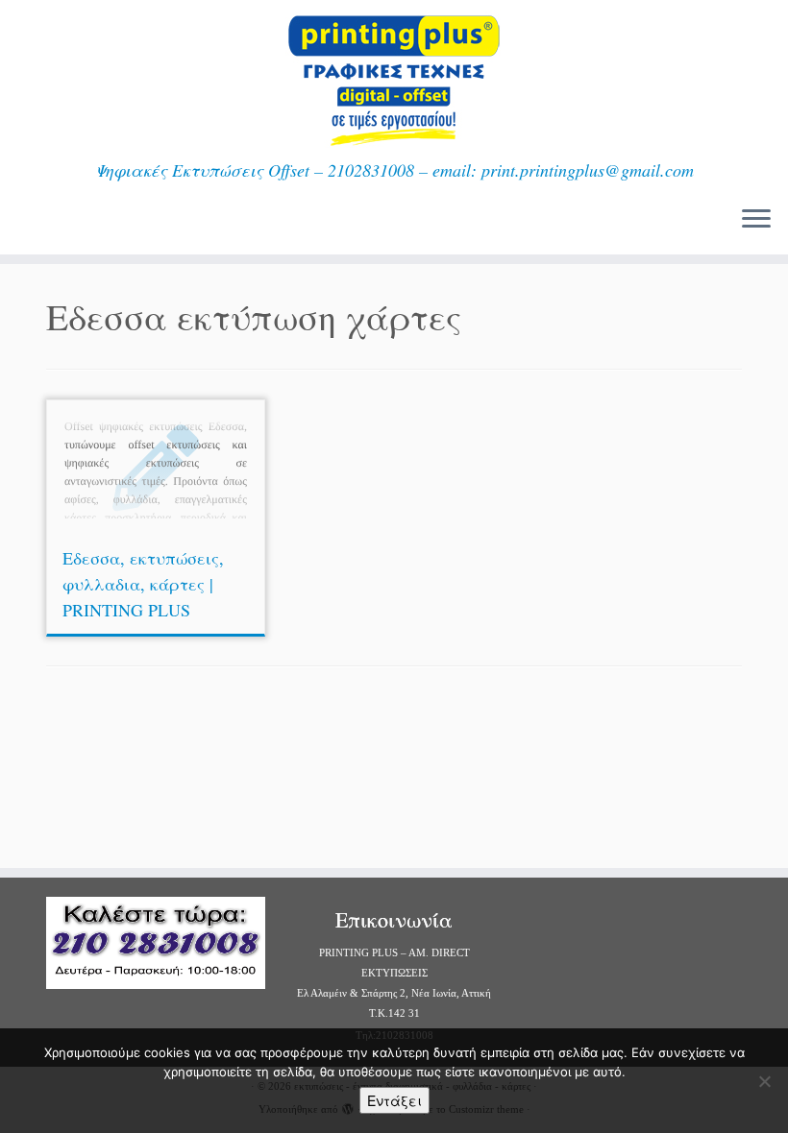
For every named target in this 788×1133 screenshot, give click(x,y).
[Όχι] (764, 1081)
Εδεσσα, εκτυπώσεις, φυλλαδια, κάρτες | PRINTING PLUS (143, 583)
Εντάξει (394, 1100)
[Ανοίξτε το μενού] (756, 219)
